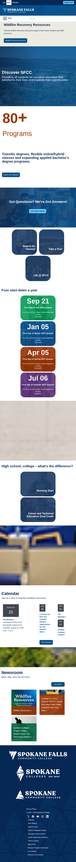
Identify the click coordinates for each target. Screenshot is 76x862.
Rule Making (32, 823)
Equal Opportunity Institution (38, 837)
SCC (4, 2)
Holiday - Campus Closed (61, 632)
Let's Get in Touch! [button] (37, 211)
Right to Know (33, 827)
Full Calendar (46, 642)
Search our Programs (10, 175)
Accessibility (32, 851)
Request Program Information (38, 848)
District (15, 2)
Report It (31, 820)
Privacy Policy (31, 809)
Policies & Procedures (35, 855)
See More (58, 684)
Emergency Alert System (36, 834)
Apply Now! (68, 2)
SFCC (9, 2)
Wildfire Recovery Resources (15, 40)
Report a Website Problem (37, 830)
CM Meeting (8, 620)
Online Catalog (33, 841)
